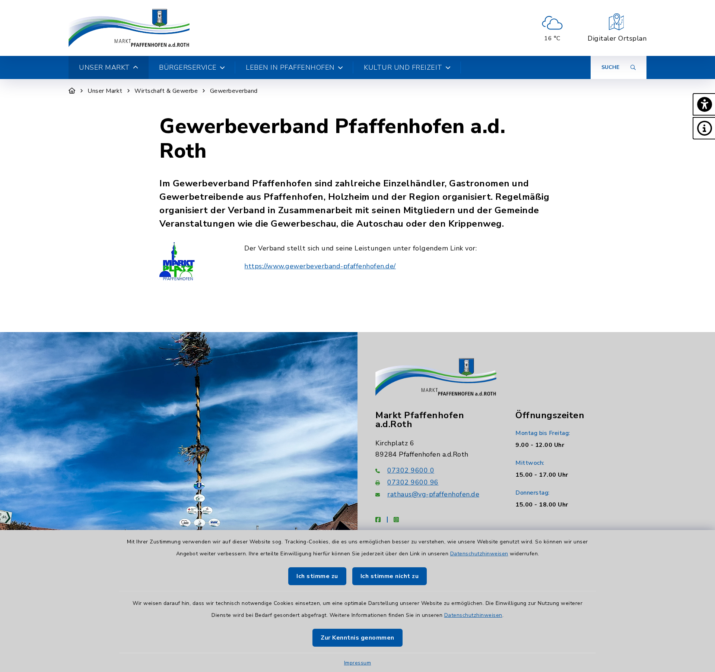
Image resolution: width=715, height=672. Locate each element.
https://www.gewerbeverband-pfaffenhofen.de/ (320, 266)
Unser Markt (105, 91)
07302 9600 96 (413, 482)
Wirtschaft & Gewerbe (166, 91)
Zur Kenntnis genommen (357, 638)
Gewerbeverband (234, 91)
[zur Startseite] (129, 28)
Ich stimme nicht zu (389, 576)
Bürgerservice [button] (188, 67)
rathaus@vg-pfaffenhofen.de (433, 494)
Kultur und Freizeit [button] (403, 67)
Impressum (357, 662)
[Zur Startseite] (72, 90)
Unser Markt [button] (104, 67)
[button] (704, 104)
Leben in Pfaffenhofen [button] (290, 67)
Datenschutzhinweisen (479, 553)
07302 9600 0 (410, 470)
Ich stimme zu (317, 576)
